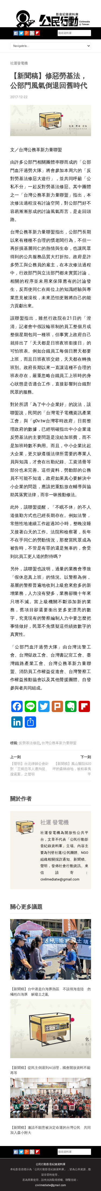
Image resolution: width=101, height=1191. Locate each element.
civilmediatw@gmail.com (50, 1185)
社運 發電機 (54, 822)
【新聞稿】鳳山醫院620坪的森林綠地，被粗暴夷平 (72, 769)
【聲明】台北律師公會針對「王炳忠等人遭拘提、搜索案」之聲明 (29, 769)
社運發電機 (19, 63)
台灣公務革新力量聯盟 (58, 743)
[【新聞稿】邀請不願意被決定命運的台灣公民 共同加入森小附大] (50, 1098)
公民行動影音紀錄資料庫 (50, 1164)
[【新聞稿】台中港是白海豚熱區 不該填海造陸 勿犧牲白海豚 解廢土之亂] (50, 949)
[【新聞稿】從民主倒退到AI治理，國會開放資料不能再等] (50, 1028)
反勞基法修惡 (29, 743)
